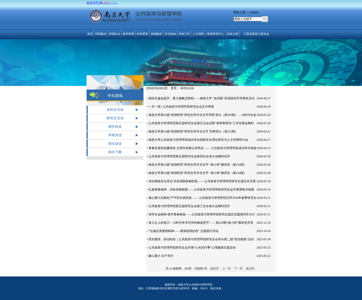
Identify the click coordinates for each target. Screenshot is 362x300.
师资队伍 (114, 33)
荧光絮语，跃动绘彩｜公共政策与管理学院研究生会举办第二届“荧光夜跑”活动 (201, 239)
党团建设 (156, 33)
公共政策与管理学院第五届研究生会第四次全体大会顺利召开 (189, 156)
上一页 (226, 268)
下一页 (238, 268)
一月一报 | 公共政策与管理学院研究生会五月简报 (181, 106)
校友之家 (240, 12)
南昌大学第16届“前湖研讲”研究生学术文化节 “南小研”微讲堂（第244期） (198, 172)
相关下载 (115, 152)
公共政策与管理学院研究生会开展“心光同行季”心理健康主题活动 (192, 247)
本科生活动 (115, 110)
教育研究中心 (215, 33)
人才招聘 (198, 33)
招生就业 (115, 143)
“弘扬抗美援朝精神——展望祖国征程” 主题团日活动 (183, 231)
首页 (90, 33)
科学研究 (142, 33)
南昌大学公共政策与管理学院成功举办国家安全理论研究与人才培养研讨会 (198, 139)
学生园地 (170, 33)
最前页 (214, 268)
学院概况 (100, 33)
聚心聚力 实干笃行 (161, 255)
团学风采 (115, 127)
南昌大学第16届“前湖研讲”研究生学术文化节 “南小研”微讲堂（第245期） (198, 164)
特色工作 (184, 33)
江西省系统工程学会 (256, 33)
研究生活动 (115, 118)
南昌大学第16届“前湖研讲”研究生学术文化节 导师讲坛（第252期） (193, 131)
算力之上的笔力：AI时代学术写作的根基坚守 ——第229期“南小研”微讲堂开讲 (201, 222)
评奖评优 (115, 135)
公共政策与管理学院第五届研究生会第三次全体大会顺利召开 (189, 206)
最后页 (250, 268)
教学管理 (128, 33)
